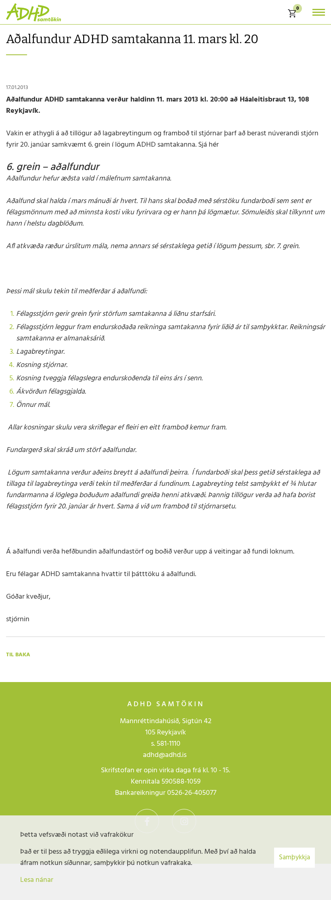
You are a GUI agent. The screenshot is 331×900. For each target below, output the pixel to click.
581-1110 (168, 744)
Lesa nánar (36, 880)
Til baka (18, 654)
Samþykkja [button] (294, 857)
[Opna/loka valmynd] (318, 12)
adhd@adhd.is (165, 755)
